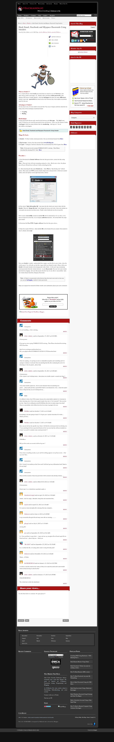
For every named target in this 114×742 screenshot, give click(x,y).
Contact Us (33, 3)
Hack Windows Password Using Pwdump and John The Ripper (81, 695)
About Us (25, 3)
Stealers (49, 32)
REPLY (65, 331)
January (68, 641)
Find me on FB (48, 698)
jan (25, 533)
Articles (41, 32)
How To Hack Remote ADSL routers (80, 672)
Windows (29, 23)
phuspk (26, 523)
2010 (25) (24, 643)
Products (26, 15)
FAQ (39, 15)
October (53, 635)
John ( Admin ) (28, 336)
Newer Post (21, 620)
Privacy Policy (78, 717)
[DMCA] (56, 664)
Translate (60, 657)
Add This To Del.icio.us (56, 36)
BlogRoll (52, 15)
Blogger (56, 721)
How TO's (21, 18)
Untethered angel (29, 495)
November (39, 635)
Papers (56, 3)
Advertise (49, 3)
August (24, 638)
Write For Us (63, 3)
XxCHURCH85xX (29, 563)
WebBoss (27, 411)
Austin (26, 505)
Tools (53, 18)
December (24, 635)
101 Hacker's (24, 717)
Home (19, 3)
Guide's (45, 15)
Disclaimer (41, 3)
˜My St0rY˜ (27, 544)
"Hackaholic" (53, 299)
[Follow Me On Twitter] (72, 40)
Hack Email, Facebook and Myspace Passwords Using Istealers (42, 28)
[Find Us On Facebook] (78, 40)
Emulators (37, 18)
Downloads (46, 18)
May (67, 638)
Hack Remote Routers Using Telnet (80, 661)
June (52, 638)
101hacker (20, 730)
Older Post (66, 620)
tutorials (54, 32)
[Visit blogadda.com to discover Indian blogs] (47, 706)
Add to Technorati (55, 43)
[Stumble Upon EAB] (75, 40)
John (45, 677)
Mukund (41, 721)
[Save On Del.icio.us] (84, 40)
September (68, 635)
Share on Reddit (54, 40)
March (38, 641)
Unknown (27, 514)
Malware (45, 32)
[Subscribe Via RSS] (81, 40)
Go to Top (90, 724)
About (88, 717)
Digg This (53, 46)
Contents (33, 15)
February (53, 641)
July (38, 638)
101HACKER (27, 721)
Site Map (84, 717)
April (23, 641)
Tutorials (29, 18)
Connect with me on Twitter (51, 695)
